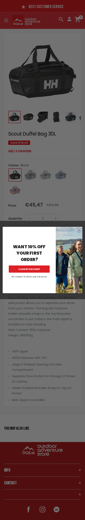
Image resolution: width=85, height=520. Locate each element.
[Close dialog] (79, 230)
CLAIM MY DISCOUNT (29, 269)
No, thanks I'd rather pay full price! (29, 276)
